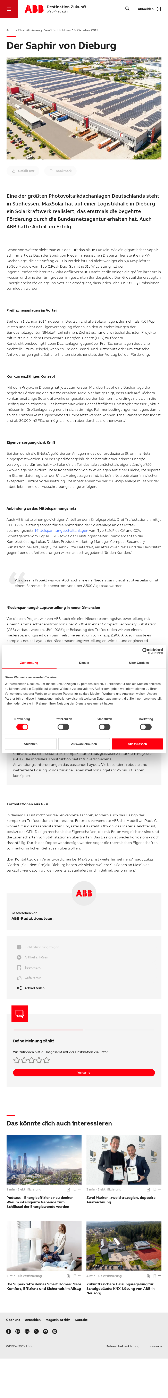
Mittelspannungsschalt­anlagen (61, 530)
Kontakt (81, 1320)
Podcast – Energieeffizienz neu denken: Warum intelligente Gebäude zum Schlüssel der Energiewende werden (41, 1202)
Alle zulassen (137, 744)
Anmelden (33, 1320)
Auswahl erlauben (84, 744)
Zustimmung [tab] (29, 662)
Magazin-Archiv (57, 1320)
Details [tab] (84, 662)
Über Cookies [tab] (139, 662)
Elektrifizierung (29, 1189)
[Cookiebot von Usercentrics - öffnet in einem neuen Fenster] (145, 651)
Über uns (13, 1320)
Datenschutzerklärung (123, 1346)
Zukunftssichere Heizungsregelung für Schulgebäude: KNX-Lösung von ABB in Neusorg (120, 1288)
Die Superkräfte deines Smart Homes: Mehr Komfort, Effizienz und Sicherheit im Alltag (44, 1286)
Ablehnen (30, 744)
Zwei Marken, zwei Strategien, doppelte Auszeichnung (121, 1199)
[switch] (63, 727)
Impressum (153, 1346)
